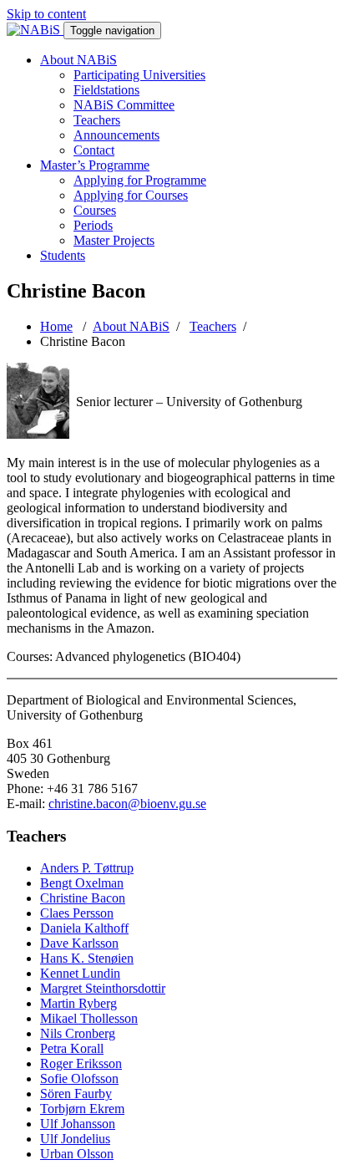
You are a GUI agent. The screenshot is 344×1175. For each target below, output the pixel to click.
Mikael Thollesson (89, 1018)
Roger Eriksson (81, 1063)
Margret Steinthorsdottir (102, 988)
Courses (94, 210)
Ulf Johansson (77, 1124)
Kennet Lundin (80, 973)
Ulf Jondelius (75, 1139)
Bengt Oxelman (82, 883)
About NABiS (78, 60)
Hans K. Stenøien (87, 958)
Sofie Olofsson (79, 1078)
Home (56, 326)
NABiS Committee (124, 105)
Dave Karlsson (79, 943)
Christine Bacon (82, 898)
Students (62, 255)
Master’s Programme (94, 165)
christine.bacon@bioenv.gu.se (127, 803)
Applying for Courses (130, 195)
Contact (93, 150)
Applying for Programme (139, 180)
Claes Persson (77, 913)
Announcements (116, 135)
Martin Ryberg (78, 1003)
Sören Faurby (76, 1093)
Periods (93, 225)
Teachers (96, 120)
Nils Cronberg (77, 1033)
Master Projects (113, 240)
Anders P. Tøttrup (87, 868)
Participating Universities (139, 75)
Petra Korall (72, 1048)
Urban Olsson (77, 1154)
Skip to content (46, 14)
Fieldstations (106, 90)
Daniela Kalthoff (84, 928)
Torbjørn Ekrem (82, 1108)
